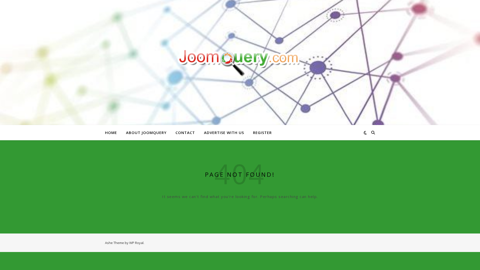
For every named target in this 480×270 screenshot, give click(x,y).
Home (111, 132)
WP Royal (136, 242)
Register (262, 132)
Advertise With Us (224, 132)
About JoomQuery (146, 132)
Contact (185, 132)
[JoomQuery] (240, 62)
